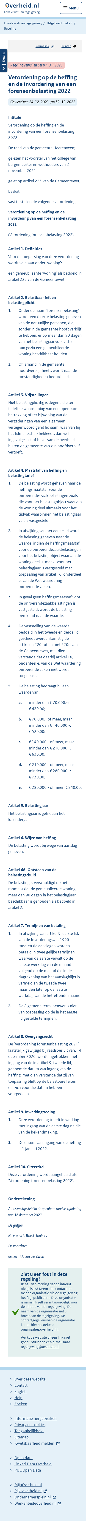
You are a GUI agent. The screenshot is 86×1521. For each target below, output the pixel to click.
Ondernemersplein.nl (32, 1497)
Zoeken (20, 1403)
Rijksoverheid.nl (28, 1490)
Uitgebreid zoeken (59, 23)
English (20, 1391)
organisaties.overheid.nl (39, 1329)
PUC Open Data (27, 1470)
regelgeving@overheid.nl (40, 1346)
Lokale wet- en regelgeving (23, 23)
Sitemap (21, 1437)
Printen (66, 46)
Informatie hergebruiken (35, 1418)
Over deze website (30, 1379)
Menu (74, 8)
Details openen (3, 60)
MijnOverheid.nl (28, 1484)
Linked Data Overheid (33, 1463)
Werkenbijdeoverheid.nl (34, 1503)
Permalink (42, 46)
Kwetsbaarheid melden (34, 1443)
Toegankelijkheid (29, 1430)
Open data (23, 1457)
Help (18, 1397)
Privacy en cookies (29, 1424)
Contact (21, 1385)
